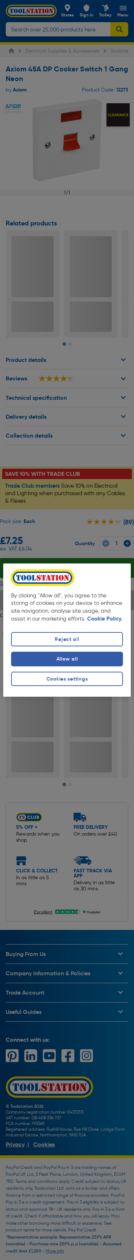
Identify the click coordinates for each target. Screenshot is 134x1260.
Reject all (67, 639)
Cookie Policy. (105, 619)
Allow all (67, 659)
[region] (66, 630)
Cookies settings (67, 679)
